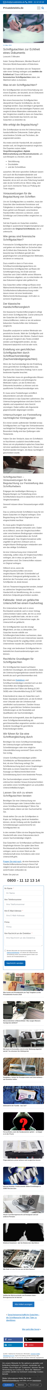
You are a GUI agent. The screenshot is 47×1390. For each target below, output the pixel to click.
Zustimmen (8, 1385)
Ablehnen (21, 1385)
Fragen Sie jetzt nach (12, 861)
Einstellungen (34, 1385)
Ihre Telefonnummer (12, 899)
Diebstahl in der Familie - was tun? (15, 1106)
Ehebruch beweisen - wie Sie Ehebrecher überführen (21, 1243)
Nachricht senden (15, 963)
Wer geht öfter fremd (30, 1329)
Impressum (36, 1380)
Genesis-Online (35, 1353)
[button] (13, 1339)
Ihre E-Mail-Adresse (12, 911)
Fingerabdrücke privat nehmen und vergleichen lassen (21, 1160)
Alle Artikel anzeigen (23, 1304)
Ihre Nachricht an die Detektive (17, 933)
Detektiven (20, 680)
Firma (6, 922)
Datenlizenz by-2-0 (8, 1355)
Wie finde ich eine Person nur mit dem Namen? (19, 1269)
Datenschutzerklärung (10, 1380)
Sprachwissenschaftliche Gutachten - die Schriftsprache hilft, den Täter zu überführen (22, 1317)
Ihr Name (8, 888)
